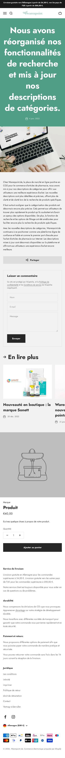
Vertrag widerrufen (12, 706)
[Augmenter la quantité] (20, 535)
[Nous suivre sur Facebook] (5, 717)
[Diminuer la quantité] (7, 535)
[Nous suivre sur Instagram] (13, 717)
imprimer (7, 684)
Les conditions (10, 674)
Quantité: (7, 528)
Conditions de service (32, 284)
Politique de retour (12, 690)
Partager (34, 260)
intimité (6, 679)
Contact (6, 701)
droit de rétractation (12, 695)
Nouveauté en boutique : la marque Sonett (27, 407)
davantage (20, 610)
